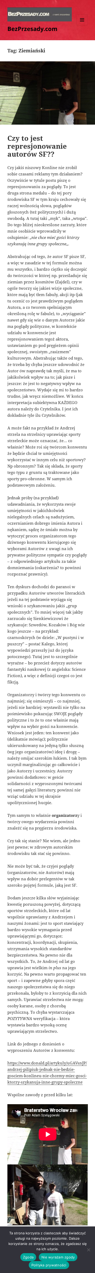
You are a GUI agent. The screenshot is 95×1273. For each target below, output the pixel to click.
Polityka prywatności (48, 1265)
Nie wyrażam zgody (58, 1257)
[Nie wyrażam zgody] (88, 1249)
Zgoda (28, 1257)
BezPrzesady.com (32, 29)
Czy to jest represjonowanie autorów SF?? (37, 146)
